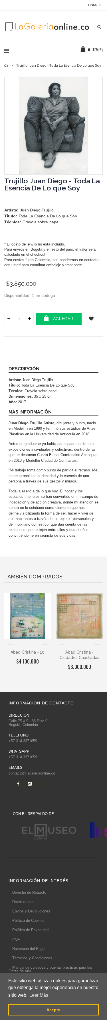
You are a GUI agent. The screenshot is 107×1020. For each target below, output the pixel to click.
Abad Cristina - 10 (28, 652)
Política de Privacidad (30, 930)
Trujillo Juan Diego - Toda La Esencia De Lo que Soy (52, 184)
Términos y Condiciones (32, 958)
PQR (16, 939)
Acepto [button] (53, 1010)
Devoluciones (23, 902)
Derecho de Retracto (29, 892)
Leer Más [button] (38, 995)
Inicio (6, 65)
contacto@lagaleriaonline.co (32, 773)
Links (92, 5)
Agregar (63, 318)
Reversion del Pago (28, 948)
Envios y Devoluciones (31, 911)
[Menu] (6, 51)
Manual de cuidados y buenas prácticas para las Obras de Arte (50, 969)
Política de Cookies (28, 920)
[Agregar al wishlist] (91, 319)
